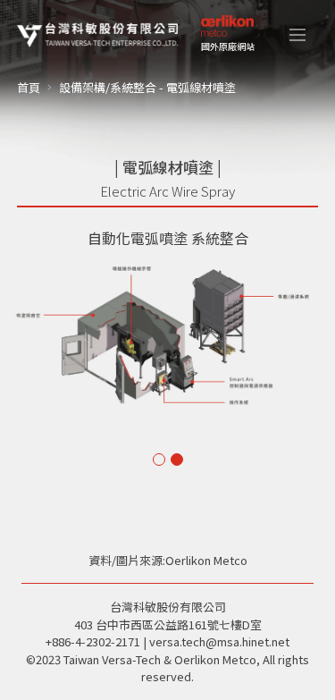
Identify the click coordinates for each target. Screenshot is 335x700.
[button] (297, 34)
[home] (97, 34)
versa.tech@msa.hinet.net (219, 641)
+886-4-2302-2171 (93, 641)
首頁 (28, 87)
